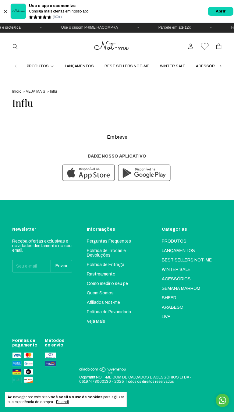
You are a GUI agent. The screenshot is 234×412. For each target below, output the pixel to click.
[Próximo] (220, 66)
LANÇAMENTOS (79, 66)
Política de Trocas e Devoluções (106, 253)
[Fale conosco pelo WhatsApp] (222, 400)
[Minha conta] (191, 46)
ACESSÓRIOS (209, 66)
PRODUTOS (38, 66)
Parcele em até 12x (172, 27)
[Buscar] (15, 46)
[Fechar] (5, 11)
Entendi (62, 402)
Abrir (221, 11)
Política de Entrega (105, 264)
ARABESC (172, 307)
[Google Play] (144, 173)
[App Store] (88, 173)
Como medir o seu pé (107, 283)
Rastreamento (101, 274)
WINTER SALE (172, 66)
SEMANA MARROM (181, 288)
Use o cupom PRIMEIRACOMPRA (87, 27)
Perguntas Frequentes (109, 241)
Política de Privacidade (109, 312)
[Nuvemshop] (102, 373)
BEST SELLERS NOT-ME (127, 66)
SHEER (169, 298)
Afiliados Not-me (103, 302)
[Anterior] (16, 66)
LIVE (166, 316)
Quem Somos (100, 293)
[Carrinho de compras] (219, 46)
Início (16, 91)
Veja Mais (96, 321)
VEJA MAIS (35, 91)
